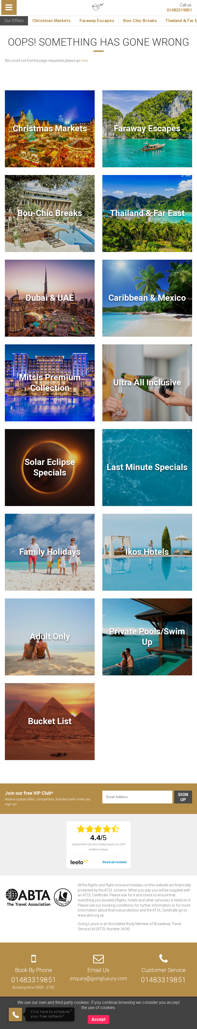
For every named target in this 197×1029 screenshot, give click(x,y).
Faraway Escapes (97, 20)
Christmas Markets (51, 20)
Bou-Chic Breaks (140, 20)
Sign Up (183, 797)
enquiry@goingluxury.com (98, 979)
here (84, 61)
